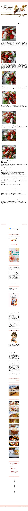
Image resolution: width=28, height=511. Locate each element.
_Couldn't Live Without (14, 471)
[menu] (1, 1)
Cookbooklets (12, 464)
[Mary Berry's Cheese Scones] (14, 457)
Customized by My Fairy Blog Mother (22, 506)
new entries (4, 224)
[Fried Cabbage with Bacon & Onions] (14, 411)
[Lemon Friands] (14, 434)
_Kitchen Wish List (14, 472)
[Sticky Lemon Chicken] (14, 422)
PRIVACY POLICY (14, 244)
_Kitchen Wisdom (13, 468)
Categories (11, 466)
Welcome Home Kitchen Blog (14, 463)
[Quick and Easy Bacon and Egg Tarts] (14, 446)
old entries (24, 224)
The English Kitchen (4, 506)
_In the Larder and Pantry (15, 469)
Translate (12, 289)
